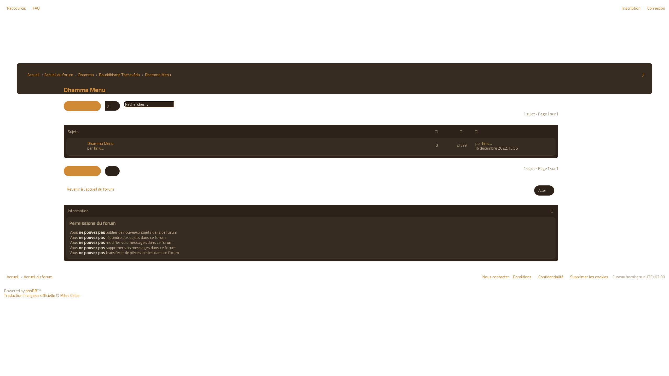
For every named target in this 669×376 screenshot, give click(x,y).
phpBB (31, 290)
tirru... (99, 148)
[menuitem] (35, 8)
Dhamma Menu (85, 89)
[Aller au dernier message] (494, 143)
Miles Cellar (70, 295)
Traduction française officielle (29, 295)
